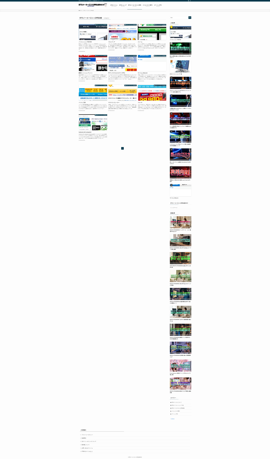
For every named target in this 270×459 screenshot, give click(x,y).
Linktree (172, 418)
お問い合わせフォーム (87, 448)
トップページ (174, 207)
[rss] (188, 1)
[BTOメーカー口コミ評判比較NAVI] (93, 5)
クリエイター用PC (176, 411)
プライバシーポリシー (87, 434)
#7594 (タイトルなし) (87, 451)
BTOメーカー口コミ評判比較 (178, 408)
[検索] (190, 1)
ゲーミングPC (175, 414)
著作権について (85, 444)
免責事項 (84, 438)
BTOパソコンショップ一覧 (178, 405)
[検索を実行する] (189, 17)
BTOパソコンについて (177, 402)
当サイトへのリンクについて (89, 441)
